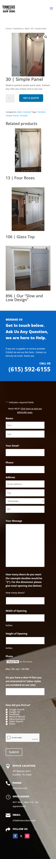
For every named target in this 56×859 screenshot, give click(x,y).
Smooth (24, 115)
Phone (10, 462)
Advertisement (17, 719)
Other (12, 724)
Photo (9, 656)
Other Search (16, 721)
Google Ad (14, 712)
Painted (27, 112)
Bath (27, 28)
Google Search (16, 709)
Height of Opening (16, 633)
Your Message (14, 520)
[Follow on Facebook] (15, 836)
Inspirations (18, 28)
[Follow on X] (21, 836)
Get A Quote (31, 98)
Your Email (13, 445)
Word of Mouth (17, 717)
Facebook (14, 714)
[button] (45, 37)
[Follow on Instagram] (27, 836)
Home (8, 28)
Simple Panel (12, 115)
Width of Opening (16, 610)
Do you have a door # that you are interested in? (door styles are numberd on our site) (24, 681)
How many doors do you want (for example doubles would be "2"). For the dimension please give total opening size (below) (24, 580)
